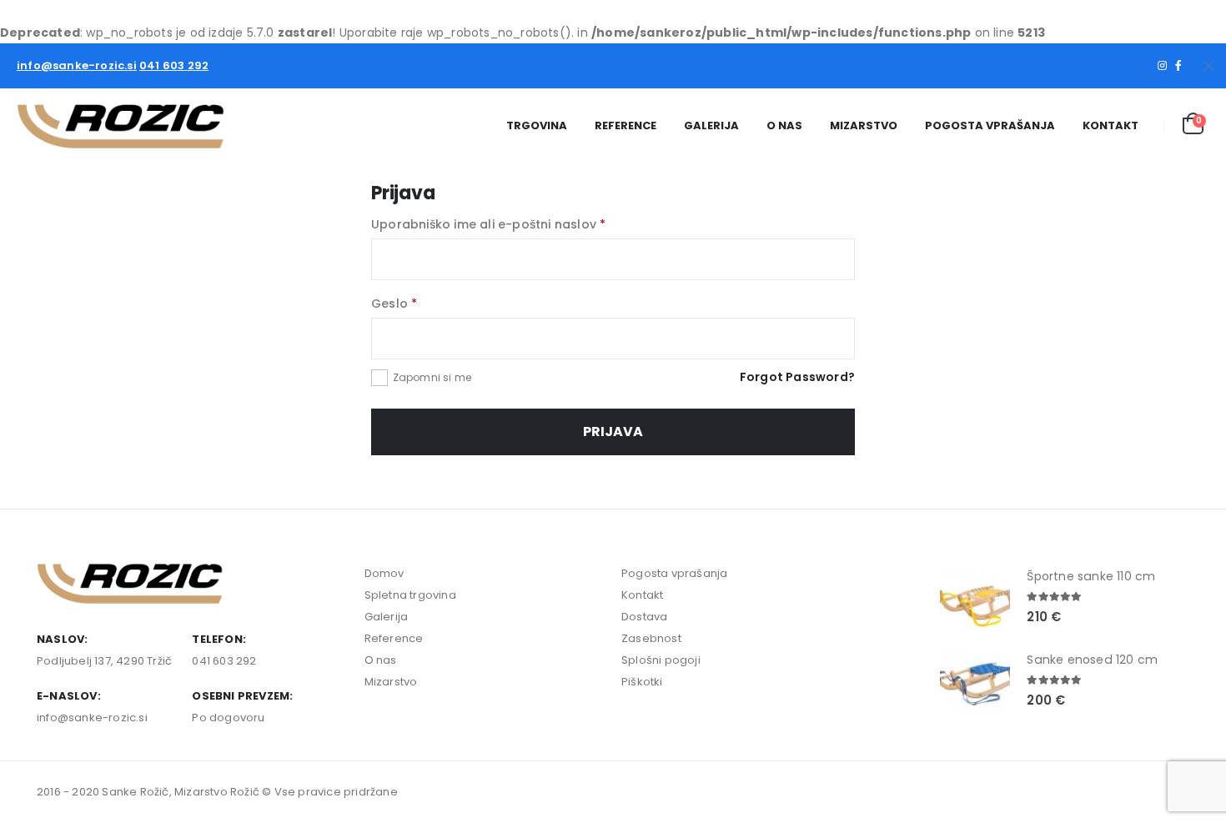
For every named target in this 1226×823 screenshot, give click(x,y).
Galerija (711, 125)
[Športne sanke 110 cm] (975, 598)
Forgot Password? (797, 377)
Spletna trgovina (410, 595)
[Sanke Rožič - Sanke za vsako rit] (121, 125)
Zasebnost (651, 638)
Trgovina (536, 125)
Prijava (613, 431)
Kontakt (1110, 125)
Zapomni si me (432, 377)
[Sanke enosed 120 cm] (975, 681)
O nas (784, 125)
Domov (384, 573)
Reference (625, 125)
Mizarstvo (863, 125)
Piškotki (642, 682)
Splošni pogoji (661, 660)
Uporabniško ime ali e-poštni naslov (488, 224)
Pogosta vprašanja (990, 125)
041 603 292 (174, 65)
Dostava (644, 617)
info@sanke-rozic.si (77, 65)
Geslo (394, 303)
